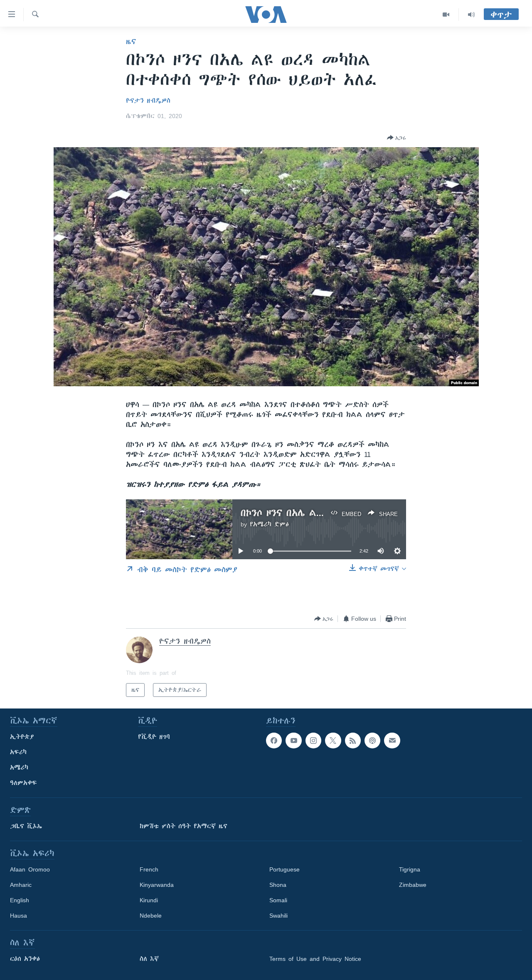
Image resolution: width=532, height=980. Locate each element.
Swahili (278, 915)
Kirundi (149, 900)
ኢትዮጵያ (22, 737)
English (19, 900)
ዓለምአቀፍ (23, 783)
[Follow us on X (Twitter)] (333, 740)
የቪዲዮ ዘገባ (154, 737)
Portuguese (284, 869)
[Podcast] (372, 740)
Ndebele (151, 915)
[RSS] (353, 740)
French (149, 869)
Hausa (18, 915)
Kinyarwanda (157, 885)
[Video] (446, 14)
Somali (278, 900)
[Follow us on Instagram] (313, 740)
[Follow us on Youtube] (293, 740)
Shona (277, 885)
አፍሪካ (18, 752)
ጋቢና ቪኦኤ (26, 826)
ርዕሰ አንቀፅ (25, 959)
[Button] (396, 138)
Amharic (21, 885)
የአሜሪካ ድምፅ (269, 524)
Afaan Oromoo (30, 869)
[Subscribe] (392, 740)
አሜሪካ (19, 767)
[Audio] (471, 14)
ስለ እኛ (149, 959)
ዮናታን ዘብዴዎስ (148, 100)
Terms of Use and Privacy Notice (315, 959)
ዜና (131, 41)
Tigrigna (409, 869)
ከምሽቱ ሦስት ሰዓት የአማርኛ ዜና (183, 826)
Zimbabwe (412, 885)
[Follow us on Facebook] (274, 740)
